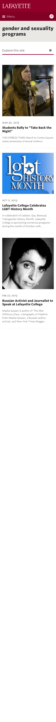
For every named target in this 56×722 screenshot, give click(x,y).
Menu (11, 16)
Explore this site (13, 50)
